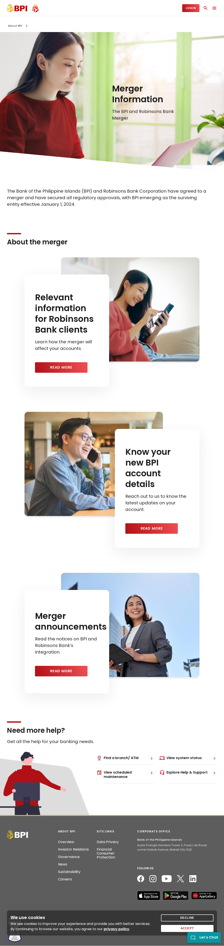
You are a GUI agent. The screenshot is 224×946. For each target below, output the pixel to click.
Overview (66, 842)
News (62, 864)
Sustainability (69, 872)
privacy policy (116, 929)
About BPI (15, 26)
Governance (69, 857)
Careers (65, 879)
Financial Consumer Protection (106, 853)
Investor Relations (73, 849)
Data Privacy (108, 842)
